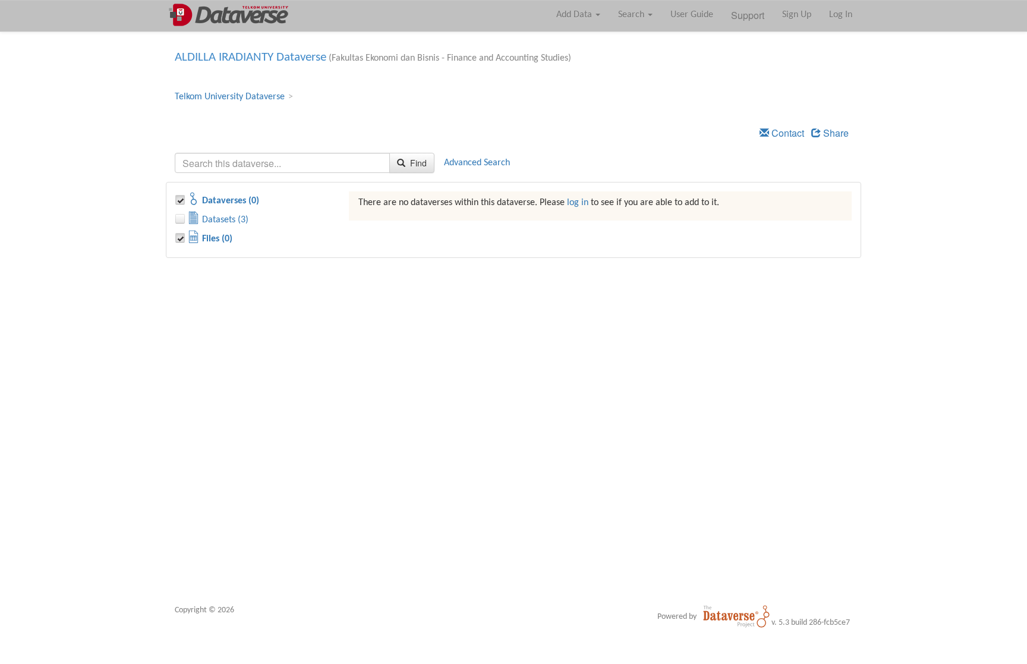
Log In (840, 15)
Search (632, 15)
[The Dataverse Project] (736, 616)
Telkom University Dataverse (230, 97)
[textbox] (282, 163)
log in (577, 202)
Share (835, 133)
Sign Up (796, 15)
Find (417, 163)
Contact (786, 133)
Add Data (575, 15)
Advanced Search (477, 163)
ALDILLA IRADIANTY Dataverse (250, 57)
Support (747, 15)
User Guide (691, 15)
